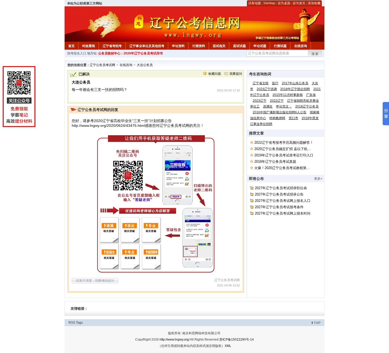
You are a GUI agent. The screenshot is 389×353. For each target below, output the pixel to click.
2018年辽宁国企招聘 (295, 89)
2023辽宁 (259, 101)
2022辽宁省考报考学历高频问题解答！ (283, 143)
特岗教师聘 (277, 118)
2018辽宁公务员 (307, 106)
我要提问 (235, 74)
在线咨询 (300, 46)
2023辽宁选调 (267, 89)
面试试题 (239, 46)
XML (228, 346)
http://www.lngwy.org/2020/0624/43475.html (108, 125)
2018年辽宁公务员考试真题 (275, 162)
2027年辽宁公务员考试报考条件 (279, 207)
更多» (318, 178)
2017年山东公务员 (295, 83)
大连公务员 (145, 65)
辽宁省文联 (261, 83)
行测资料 (198, 46)
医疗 (275, 83)
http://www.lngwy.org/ (174, 339)
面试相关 (219, 46)
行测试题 (280, 46)
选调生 (268, 106)
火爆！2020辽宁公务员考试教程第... (282, 168)
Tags (79, 322)
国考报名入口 (76, 53)
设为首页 (299, 3)
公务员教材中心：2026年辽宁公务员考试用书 (130, 53)
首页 (71, 46)
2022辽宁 (277, 101)
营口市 (293, 118)
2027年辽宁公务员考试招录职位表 (281, 188)
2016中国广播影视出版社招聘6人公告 (279, 112)
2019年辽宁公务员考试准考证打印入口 (283, 155)
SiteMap (269, 3)
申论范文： (284, 106)
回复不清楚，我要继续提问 (95, 280)
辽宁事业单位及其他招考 (146, 46)
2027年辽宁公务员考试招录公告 (279, 194)
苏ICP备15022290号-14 (236, 339)
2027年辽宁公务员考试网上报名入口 (282, 201)
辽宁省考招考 (112, 46)
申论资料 (178, 46)
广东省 (311, 95)
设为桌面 (284, 3)
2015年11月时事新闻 (288, 95)
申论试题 (260, 46)
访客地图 (254, 3)
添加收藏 (314, 3)
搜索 (315, 54)
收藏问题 (214, 74)
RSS (72, 322)
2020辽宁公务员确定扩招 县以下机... (282, 149)
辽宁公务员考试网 (102, 65)
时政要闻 (88, 46)
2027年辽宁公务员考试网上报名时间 (282, 213)
